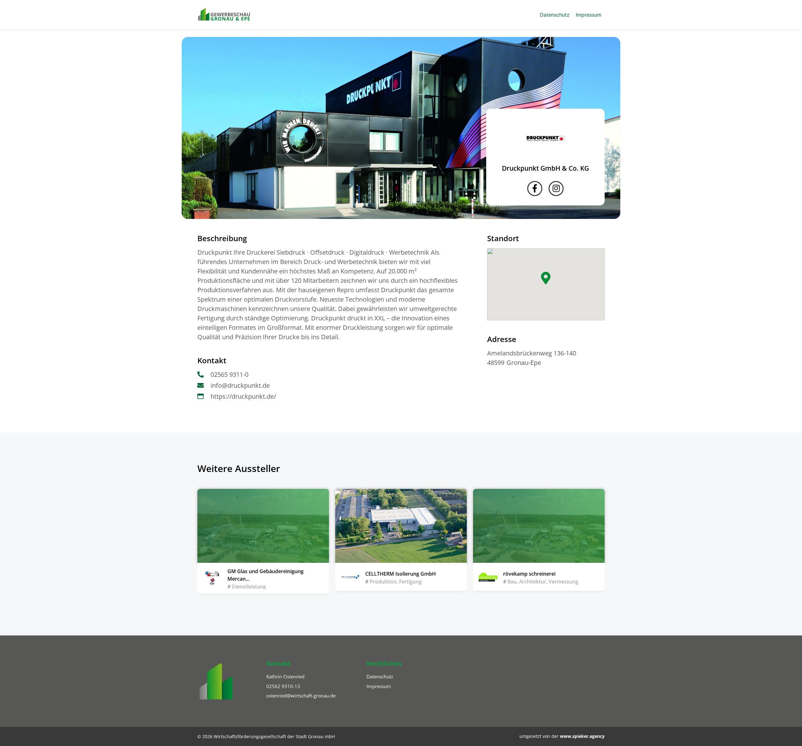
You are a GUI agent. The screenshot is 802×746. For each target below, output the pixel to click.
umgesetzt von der (562, 736)
